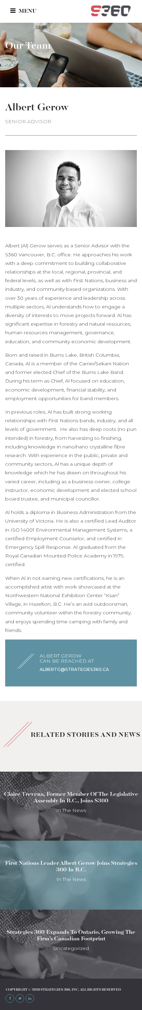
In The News (71, 810)
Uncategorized (71, 948)
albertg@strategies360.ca (74, 669)
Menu (27, 11)
